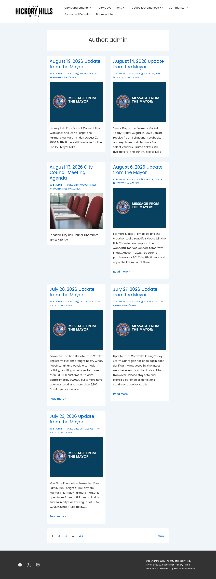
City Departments (76, 8)
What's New (69, 77)
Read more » (121, 272)
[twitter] (29, 564)
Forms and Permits (77, 14)
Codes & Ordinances (145, 8)
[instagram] (38, 564)
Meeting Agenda (71, 188)
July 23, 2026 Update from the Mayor (72, 419)
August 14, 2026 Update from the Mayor (138, 64)
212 (81, 536)
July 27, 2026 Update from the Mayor (135, 292)
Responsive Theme (184, 568)
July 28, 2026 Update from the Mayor (72, 292)
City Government (110, 8)
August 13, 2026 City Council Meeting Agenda (71, 172)
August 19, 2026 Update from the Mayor (75, 64)
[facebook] (20, 564)
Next (161, 536)
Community (176, 8)
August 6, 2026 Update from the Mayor (138, 170)
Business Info (104, 14)
